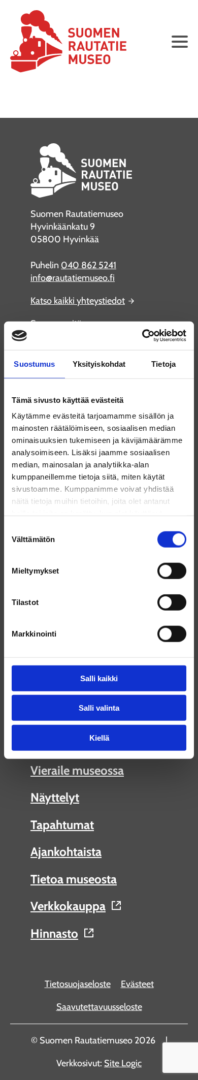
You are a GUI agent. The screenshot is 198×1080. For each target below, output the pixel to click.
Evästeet (137, 984)
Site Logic (123, 1063)
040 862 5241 (88, 265)
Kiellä (99, 737)
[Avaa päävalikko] (180, 42)
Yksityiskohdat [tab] (99, 363)
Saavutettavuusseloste (99, 1006)
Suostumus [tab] (34, 363)
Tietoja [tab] (163, 363)
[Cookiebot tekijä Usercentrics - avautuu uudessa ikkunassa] (142, 335)
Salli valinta (99, 708)
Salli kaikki (99, 678)
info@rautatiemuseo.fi (72, 277)
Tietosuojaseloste (78, 984)
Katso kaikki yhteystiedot (77, 300)
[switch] (171, 570)
